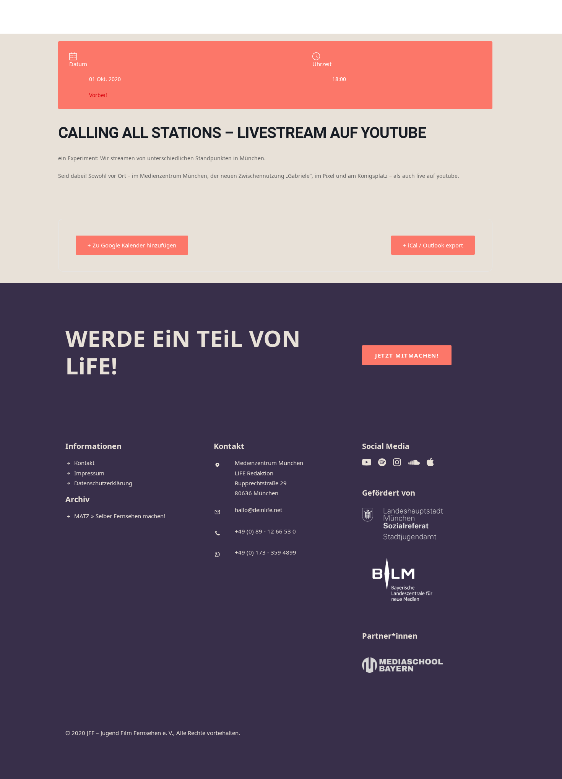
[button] (498, 17)
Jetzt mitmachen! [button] (407, 355)
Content (283, 17)
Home (204, 17)
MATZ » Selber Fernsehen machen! (119, 516)
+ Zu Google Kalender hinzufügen (132, 245)
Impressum (89, 473)
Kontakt (353, 17)
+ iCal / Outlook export (433, 245)
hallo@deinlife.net (258, 510)
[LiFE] (28, 17)
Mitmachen (241, 17)
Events (318, 17)
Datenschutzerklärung (103, 483)
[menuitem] (204, 17)
